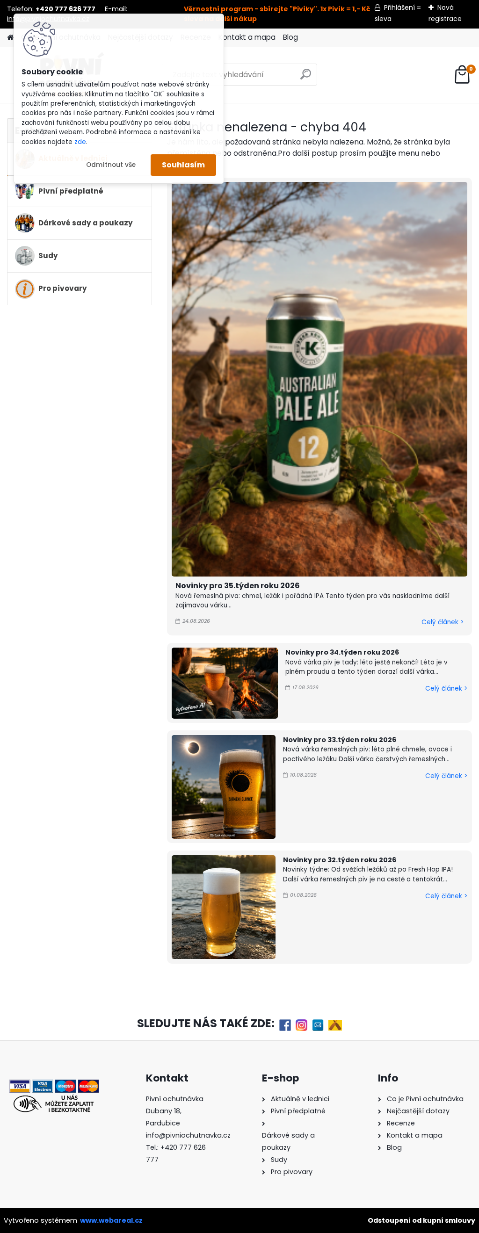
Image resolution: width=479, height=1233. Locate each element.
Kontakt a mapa (247, 37)
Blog (290, 37)
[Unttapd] (335, 1024)
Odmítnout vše (111, 164)
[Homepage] (10, 38)
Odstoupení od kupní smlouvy (421, 1220)
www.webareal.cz (111, 1220)
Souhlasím (183, 164)
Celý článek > (442, 622)
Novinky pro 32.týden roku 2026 (339, 860)
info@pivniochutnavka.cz (188, 1135)
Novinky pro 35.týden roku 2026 (237, 585)
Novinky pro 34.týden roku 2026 (342, 652)
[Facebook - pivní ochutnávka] (285, 1024)
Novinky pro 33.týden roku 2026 (339, 739)
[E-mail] (317, 1024)
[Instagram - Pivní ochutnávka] (301, 1024)
